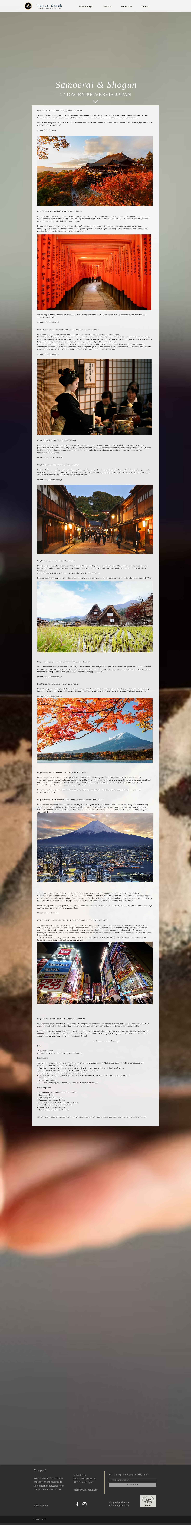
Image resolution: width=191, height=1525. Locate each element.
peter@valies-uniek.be (85, 1489)
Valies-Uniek (50, 6)
